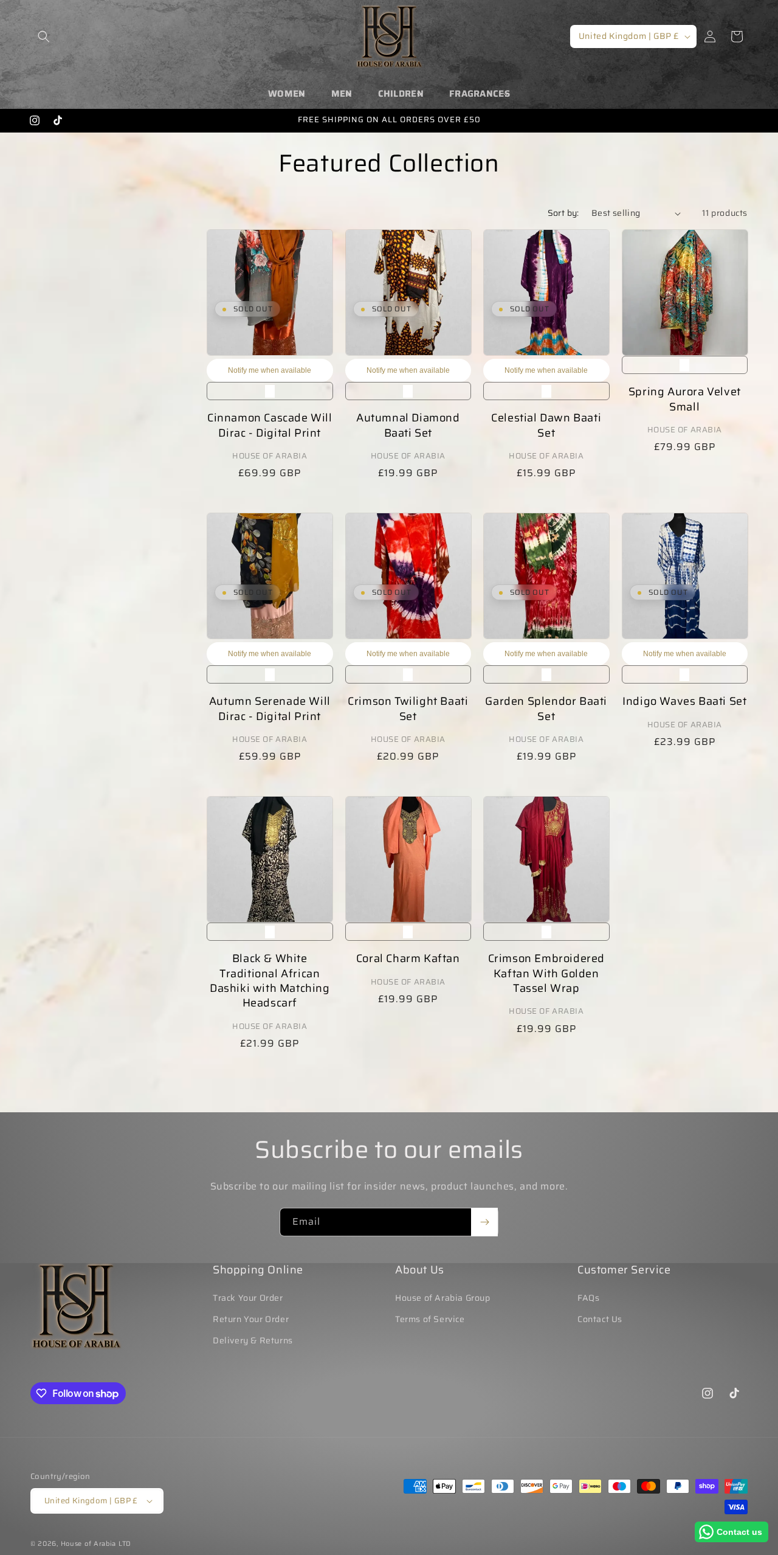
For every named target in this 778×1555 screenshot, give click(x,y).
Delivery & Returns (253, 1341)
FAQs (588, 1297)
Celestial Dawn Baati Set (546, 425)
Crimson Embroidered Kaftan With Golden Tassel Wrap (546, 974)
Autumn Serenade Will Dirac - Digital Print (270, 709)
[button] (43, 36)
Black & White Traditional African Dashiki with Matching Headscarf (270, 981)
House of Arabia (89, 1544)
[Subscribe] (484, 1222)
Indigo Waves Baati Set (684, 701)
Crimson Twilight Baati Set (408, 709)
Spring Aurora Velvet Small (684, 399)
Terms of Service (430, 1319)
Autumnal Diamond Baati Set (408, 425)
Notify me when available (269, 370)
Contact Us (599, 1319)
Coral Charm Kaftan (408, 959)
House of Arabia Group (443, 1297)
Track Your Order (248, 1297)
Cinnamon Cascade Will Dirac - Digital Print (269, 425)
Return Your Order (251, 1319)
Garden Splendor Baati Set (546, 709)
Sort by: (563, 213)
